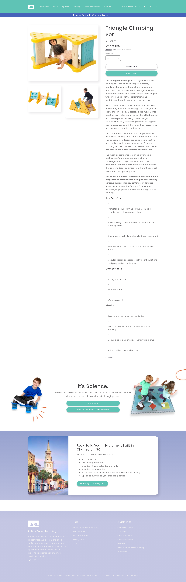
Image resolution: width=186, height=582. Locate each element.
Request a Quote (125, 536)
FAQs (75, 544)
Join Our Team (79, 532)
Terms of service (118, 575)
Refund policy (92, 575)
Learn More (93, 403)
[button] (45, 6)
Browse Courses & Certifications (93, 409)
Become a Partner (81, 536)
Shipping (108, 50)
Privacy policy (105, 575)
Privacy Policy (79, 540)
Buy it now (131, 73)
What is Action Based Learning (131, 548)
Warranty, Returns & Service (85, 527)
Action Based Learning (62, 575)
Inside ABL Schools (125, 527)
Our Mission (122, 552)
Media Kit (122, 544)
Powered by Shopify (78, 575)
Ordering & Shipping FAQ (92, 483)
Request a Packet (125, 540)
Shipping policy (132, 575)
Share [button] (110, 357)
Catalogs (122, 532)
